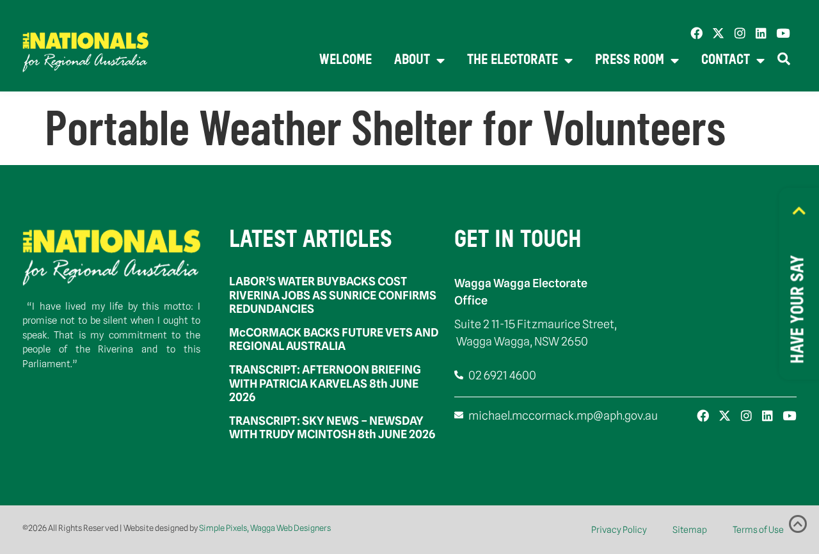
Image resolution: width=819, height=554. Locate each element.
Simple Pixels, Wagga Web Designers (265, 528)
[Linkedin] (761, 33)
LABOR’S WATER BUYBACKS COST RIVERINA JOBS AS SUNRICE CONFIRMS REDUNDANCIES (332, 294)
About (412, 60)
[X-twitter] (718, 33)
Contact (725, 60)
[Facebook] (696, 33)
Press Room (629, 60)
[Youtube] (782, 33)
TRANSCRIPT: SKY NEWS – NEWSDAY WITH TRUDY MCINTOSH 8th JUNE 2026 (332, 427)
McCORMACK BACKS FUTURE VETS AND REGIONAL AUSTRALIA (333, 339)
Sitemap (689, 530)
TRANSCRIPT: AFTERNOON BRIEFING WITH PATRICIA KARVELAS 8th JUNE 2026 (325, 383)
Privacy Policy (619, 530)
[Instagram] (740, 33)
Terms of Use (758, 530)
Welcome (345, 60)
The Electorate (512, 60)
